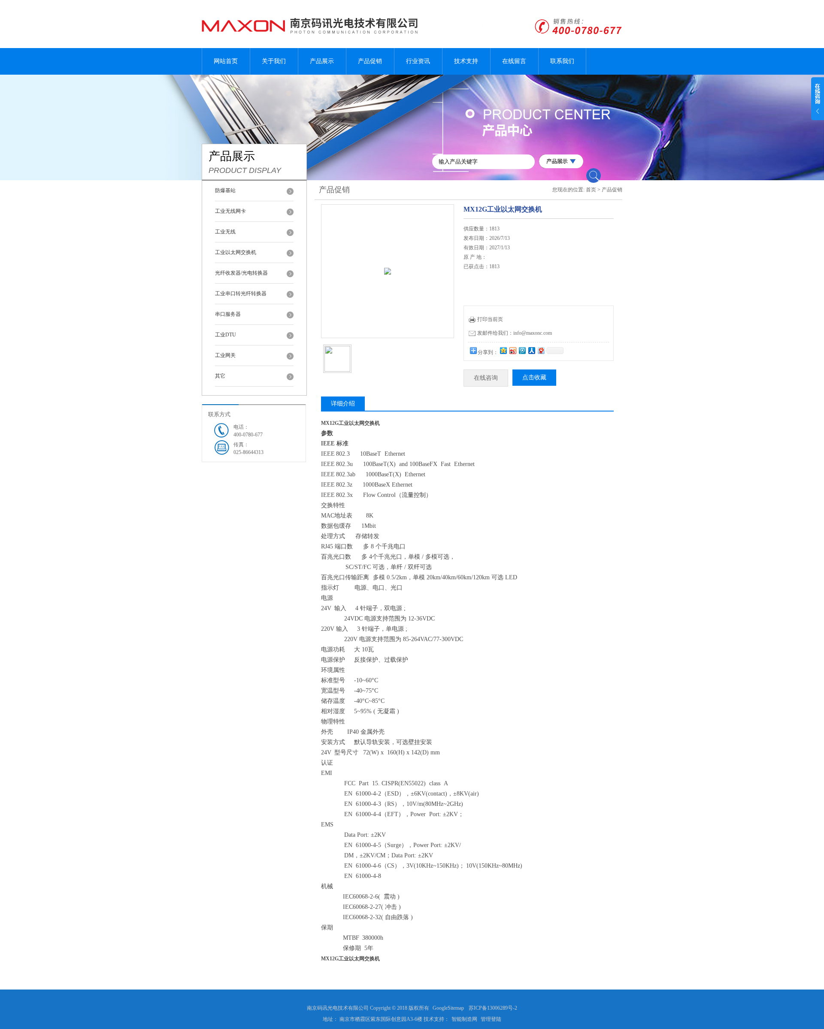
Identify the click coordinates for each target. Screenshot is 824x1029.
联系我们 (562, 61)
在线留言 (514, 61)
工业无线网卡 (230, 211)
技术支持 (466, 61)
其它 (220, 376)
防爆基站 (225, 191)
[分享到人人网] (531, 350)
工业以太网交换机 (235, 252)
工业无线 (225, 232)
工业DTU (225, 335)
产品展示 (322, 61)
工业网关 (225, 355)
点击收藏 (534, 377)
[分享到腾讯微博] (522, 350)
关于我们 (274, 61)
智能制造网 (464, 1019)
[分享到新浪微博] (512, 350)
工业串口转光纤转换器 (241, 294)
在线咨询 (486, 378)
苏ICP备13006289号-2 (493, 1008)
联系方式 (219, 414)
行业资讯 (418, 61)
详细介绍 (343, 403)
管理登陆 (491, 1019)
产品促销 (370, 61)
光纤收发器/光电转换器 (241, 273)
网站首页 (226, 61)
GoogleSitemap (448, 1008)
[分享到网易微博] (540, 350)
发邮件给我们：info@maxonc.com (514, 333)
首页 (591, 190)
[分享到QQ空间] (503, 350)
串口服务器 (228, 314)
